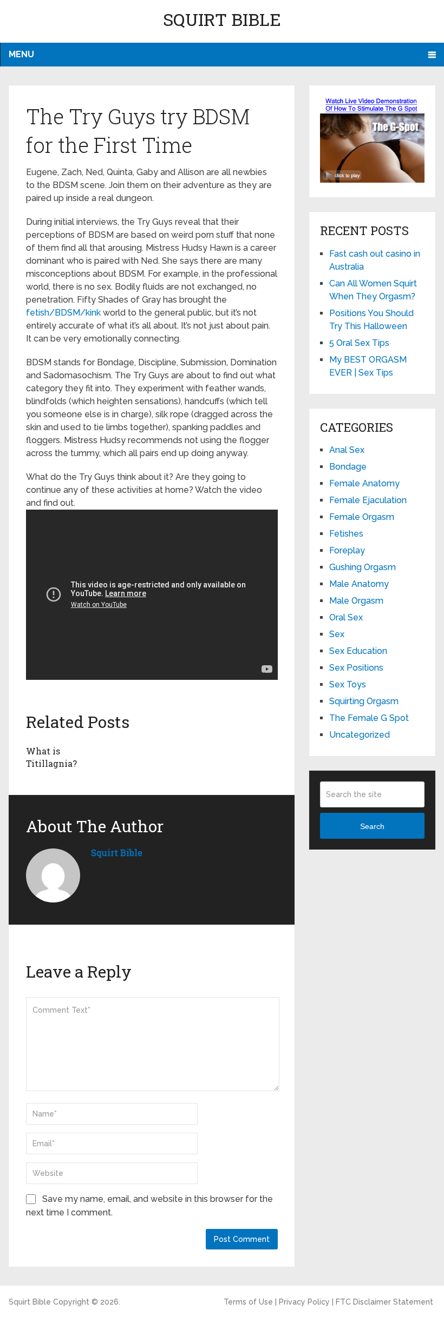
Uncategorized (359, 735)
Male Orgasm (356, 601)
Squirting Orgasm (364, 701)
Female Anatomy (364, 483)
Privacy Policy (304, 1302)
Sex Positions (356, 668)
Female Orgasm (361, 517)
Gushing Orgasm (362, 567)
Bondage (348, 467)
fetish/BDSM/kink (63, 312)
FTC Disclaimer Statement (384, 1302)
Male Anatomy (359, 584)
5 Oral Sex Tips (359, 343)
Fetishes (346, 534)
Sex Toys (347, 684)
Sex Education (358, 651)
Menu (21, 54)
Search (372, 826)
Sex (336, 634)
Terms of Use (248, 1302)
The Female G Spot (369, 718)
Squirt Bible (222, 19)
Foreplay (347, 550)
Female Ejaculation (368, 500)
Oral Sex (346, 617)
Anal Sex (346, 450)
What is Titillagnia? (51, 756)
